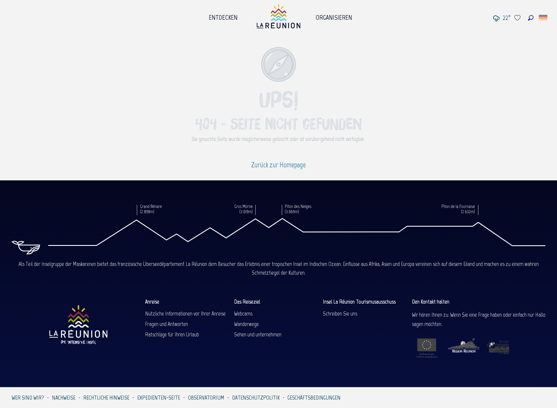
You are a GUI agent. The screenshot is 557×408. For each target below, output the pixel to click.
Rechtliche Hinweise (106, 397)
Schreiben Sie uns (340, 313)
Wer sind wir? (28, 397)
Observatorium (206, 397)
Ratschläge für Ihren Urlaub (172, 334)
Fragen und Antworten (166, 324)
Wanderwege (246, 324)
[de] (543, 17)
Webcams (243, 313)
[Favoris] (518, 17)
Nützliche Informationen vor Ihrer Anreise (185, 313)
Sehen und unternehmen (257, 334)
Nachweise (63, 397)
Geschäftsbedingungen (314, 397)
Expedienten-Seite (158, 397)
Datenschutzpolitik (256, 397)
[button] (531, 18)
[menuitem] (223, 16)
